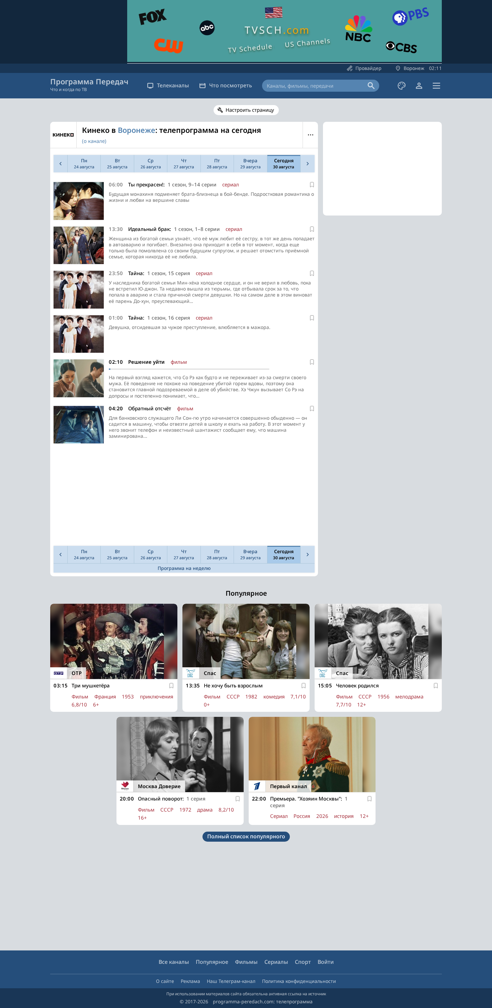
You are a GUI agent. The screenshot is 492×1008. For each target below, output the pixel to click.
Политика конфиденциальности (299, 981)
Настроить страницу (250, 109)
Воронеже (136, 130)
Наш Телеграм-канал (231, 981)
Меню (310, 135)
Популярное (212, 961)
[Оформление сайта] (401, 85)
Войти (326, 961)
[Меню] (436, 85)
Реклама (190, 981)
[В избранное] (312, 185)
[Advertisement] (184, 496)
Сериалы (276, 961)
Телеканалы (173, 85)
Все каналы (174, 961)
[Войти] (419, 85)
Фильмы (246, 961)
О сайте (165, 981)
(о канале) (94, 141)
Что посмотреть (230, 85)
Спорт (303, 961)
